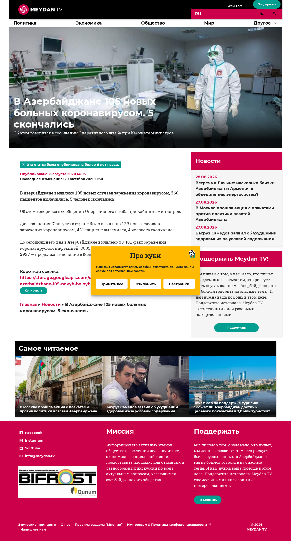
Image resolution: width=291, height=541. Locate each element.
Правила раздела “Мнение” (99, 525)
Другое (262, 23)
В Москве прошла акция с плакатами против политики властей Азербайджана (235, 214)
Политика (25, 23)
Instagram (34, 440)
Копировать (32, 289)
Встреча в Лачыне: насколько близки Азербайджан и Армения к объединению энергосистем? (235, 189)
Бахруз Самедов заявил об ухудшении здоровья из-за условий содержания (236, 236)
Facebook (34, 432)
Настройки (179, 284)
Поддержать (267, 4)
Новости (51, 304)
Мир (209, 23)
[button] (276, 23)
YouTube (32, 448)
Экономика (89, 23)
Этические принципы (37, 525)
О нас (65, 525)
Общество (153, 23)
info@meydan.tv (40, 456)
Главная (28, 304)
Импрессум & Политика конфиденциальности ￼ (169, 525)
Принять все (111, 284)
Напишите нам (33, 529)
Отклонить (145, 284)
